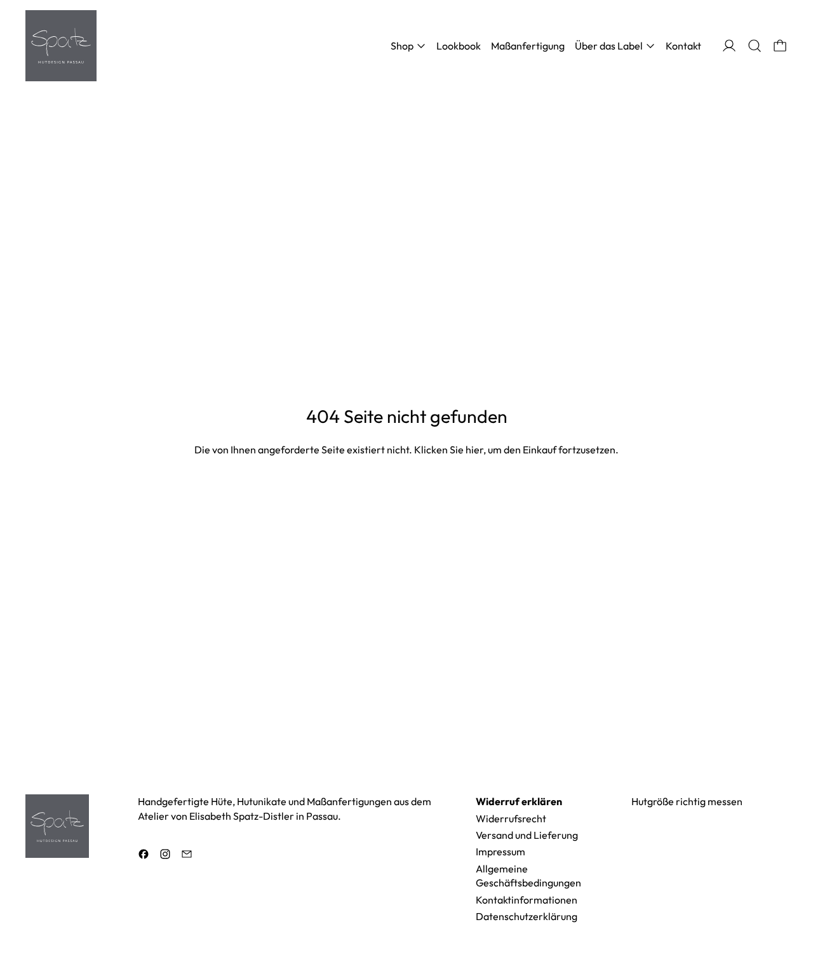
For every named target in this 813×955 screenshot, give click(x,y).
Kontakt (683, 45)
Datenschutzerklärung (526, 916)
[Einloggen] (729, 45)
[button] (754, 45)
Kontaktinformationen (526, 899)
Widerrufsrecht (511, 818)
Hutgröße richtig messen (686, 801)
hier (474, 449)
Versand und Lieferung (527, 835)
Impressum (500, 851)
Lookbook (458, 45)
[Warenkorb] (780, 45)
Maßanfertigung (528, 45)
